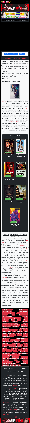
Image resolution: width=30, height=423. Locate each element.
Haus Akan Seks (24, 358)
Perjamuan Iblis (6, 350)
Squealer (25, 346)
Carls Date (16, 351)
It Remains (16, 341)
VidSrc (14, 53)
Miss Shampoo (6, 340)
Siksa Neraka (5, 321)
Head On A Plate (24, 341)
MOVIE (11, 368)
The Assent (5, 324)
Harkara (19, 350)
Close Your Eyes (16, 343)
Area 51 (14, 388)
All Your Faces (19, 333)
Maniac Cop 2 (5, 319)
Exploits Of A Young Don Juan (9, 313)
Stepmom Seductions (23, 353)
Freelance (5, 346)
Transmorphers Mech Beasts (15, 346)
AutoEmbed (7, 54)
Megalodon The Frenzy (7, 361)
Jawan (12, 350)
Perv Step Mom (15, 356)
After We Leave (24, 326)
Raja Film (3, 101)
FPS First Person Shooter (8, 341)
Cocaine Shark (14, 348)
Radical (14, 331)
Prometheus (15, 326)
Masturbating (24, 356)
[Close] (16, 417)
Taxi (13, 333)
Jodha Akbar (13, 409)
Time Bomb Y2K (6, 338)
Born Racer (5, 314)
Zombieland (24, 321)
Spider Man (25, 316)
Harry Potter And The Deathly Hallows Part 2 (12, 318)
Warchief (25, 330)
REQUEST (20, 371)
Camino (12, 319)
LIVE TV (9, 371)
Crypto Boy (9, 351)
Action (18, 121)
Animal (9, 331)
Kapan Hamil (12, 335)
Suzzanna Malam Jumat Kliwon (9, 345)
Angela (17, 361)
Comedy (13, 121)
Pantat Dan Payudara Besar (13, 358)
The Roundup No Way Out (22, 338)
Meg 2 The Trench (6, 353)
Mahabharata (6, 402)
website (15, 385)
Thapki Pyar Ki (6, 411)
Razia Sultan (24, 411)
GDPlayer (22, 53)
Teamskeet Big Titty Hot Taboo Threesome (11, 355)
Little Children (17, 324)
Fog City (25, 343)
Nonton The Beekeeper (7, 309)
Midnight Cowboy (6, 326)
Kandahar (5, 348)
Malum (25, 345)
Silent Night (5, 343)
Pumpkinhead (24, 324)
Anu (16, 350)
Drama (9, 121)
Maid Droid (18, 365)
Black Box (25, 323)
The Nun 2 (25, 361)
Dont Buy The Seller (15, 340)
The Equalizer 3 (6, 365)
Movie (4, 388)
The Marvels (5, 335)
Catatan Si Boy (24, 340)
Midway (19, 319)
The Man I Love (6, 328)
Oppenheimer (24, 348)
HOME (5, 368)
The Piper (5, 333)
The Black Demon (23, 351)
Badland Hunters (23, 328)
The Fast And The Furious (22, 313)
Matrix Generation (23, 311)
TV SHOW (17, 368)
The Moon (14, 353)
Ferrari (26, 331)
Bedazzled (15, 321)
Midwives (25, 333)
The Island (25, 360)
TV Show (9, 388)
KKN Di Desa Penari (23, 309)
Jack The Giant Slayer (7, 311)
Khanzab (25, 319)
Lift (20, 330)
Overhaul (12, 365)
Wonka (9, 333)
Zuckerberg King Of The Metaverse (10, 330)
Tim (3, 351)
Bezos (16, 360)
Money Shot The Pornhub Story (9, 363)
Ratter (4, 358)
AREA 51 (24, 368)
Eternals (10, 324)
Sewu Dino (25, 350)
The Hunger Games (23, 314)
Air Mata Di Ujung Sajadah (8, 336)
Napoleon (25, 335)
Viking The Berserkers (7, 316)
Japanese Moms (6, 356)
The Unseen (25, 336)
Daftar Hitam (6, 414)
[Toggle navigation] (27, 2)
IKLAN (14, 371)
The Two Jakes (10, 100)
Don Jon (25, 318)
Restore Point (20, 331)
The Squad (20, 345)
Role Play (19, 335)
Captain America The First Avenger (10, 323)
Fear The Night (24, 363)
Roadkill (4, 331)
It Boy (13, 314)
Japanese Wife (6, 360)
